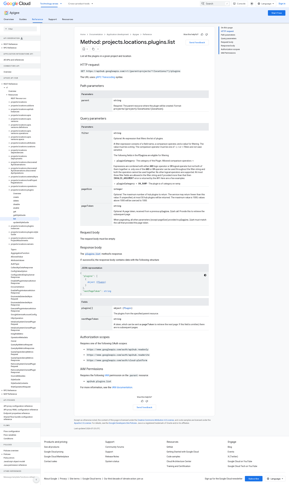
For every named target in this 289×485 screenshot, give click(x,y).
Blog (230, 447)
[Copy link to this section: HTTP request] (102, 65)
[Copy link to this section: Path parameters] (107, 86)
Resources (67, 19)
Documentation (96, 34)
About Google (50, 478)
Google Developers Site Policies (123, 423)
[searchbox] (20, 28)
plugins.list (92, 253)
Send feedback (197, 42)
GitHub (170, 447)
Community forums (114, 447)
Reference (37, 19)
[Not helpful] (206, 34)
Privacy (63, 478)
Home (82, 34)
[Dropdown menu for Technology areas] (61, 3)
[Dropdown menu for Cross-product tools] (93, 3)
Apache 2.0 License (82, 423)
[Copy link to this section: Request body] (102, 233)
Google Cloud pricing (53, 452)
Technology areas (49, 3)
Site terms (75, 478)
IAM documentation (122, 387)
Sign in (282, 3)
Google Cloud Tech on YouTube (242, 466)
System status (112, 461)
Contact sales (50, 461)
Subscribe (254, 478)
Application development (118, 34)
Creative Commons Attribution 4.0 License (156, 420)
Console (241, 3)
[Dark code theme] (205, 275)
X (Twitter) (233, 456)
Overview (9, 19)
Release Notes (112, 456)
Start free (277, 13)
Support (52, 19)
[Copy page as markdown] (93, 49)
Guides (23, 19)
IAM (107, 375)
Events (231, 452)
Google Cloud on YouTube (240, 461)
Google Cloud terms (91, 478)
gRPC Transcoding (105, 77)
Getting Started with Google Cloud (183, 452)
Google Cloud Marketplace (56, 456)
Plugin (101, 282)
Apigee (14, 13)
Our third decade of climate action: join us (123, 478)
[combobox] (215, 3)
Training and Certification (178, 466)
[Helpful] (202, 34)
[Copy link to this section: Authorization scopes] (113, 337)
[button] (19, 44)
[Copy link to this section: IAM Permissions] (106, 369)
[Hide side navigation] (36, 480)
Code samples (173, 456)
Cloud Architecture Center (179, 461)
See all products (51, 447)
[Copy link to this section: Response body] (105, 248)
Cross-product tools (79, 3)
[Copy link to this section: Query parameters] (109, 119)
